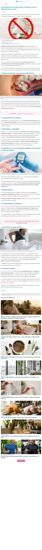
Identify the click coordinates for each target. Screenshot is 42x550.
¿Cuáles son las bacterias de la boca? (25, 113)
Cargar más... (21, 460)
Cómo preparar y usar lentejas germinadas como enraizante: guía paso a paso (20, 436)
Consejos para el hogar (5, 355)
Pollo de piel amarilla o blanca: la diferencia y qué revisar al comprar (19, 417)
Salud (2, 4)
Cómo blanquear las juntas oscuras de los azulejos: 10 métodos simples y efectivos (20, 398)
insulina (22, 176)
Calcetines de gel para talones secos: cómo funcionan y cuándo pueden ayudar (20, 337)
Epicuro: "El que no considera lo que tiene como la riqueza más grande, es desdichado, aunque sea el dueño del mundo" (20, 317)
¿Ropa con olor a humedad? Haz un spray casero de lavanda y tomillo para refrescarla (21, 357)
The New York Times (10, 106)
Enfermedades (6, 4)
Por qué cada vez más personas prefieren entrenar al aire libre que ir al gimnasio (20, 457)
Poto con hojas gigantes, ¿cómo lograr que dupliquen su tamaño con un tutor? (20, 377)
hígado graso (24, 198)
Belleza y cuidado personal (6, 335)
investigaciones (28, 122)
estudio (4, 206)
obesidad (32, 143)
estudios (8, 131)
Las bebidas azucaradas (6, 271)
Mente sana (3, 315)
